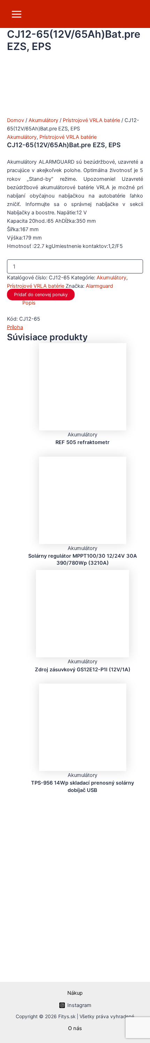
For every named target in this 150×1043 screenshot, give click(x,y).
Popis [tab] (29, 303)
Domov (15, 120)
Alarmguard (99, 286)
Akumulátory (43, 120)
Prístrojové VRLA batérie (91, 120)
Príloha (15, 327)
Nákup (75, 993)
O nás (75, 1028)
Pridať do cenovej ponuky (41, 294)
